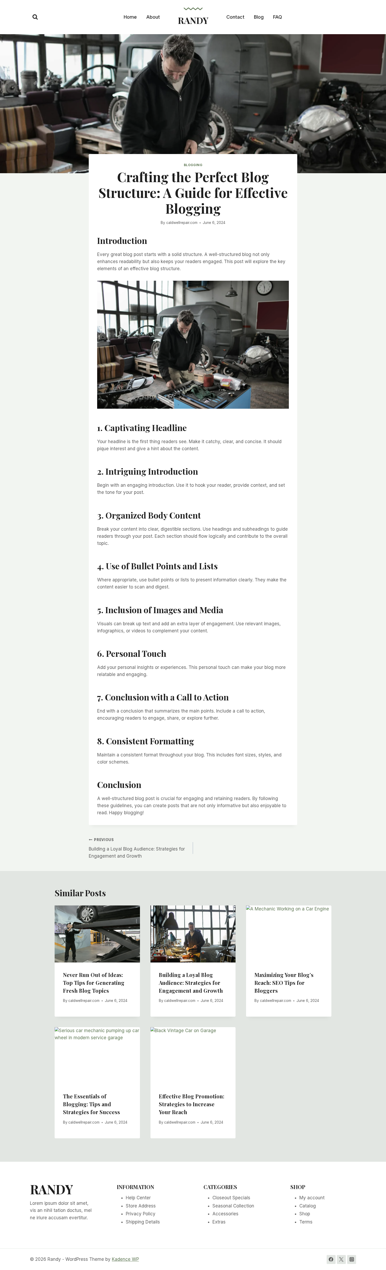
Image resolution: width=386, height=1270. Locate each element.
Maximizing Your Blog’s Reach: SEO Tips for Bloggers (284, 982)
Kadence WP (125, 1259)
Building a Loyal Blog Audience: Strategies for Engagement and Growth (137, 848)
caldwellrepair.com (181, 223)
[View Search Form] (35, 17)
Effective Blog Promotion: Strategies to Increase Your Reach (191, 1104)
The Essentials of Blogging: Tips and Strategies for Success (91, 1104)
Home (130, 17)
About (153, 17)
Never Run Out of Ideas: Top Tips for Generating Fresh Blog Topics (93, 982)
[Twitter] (341, 1259)
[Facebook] (331, 1259)
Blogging (193, 165)
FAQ (277, 17)
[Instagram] (351, 1259)
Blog (259, 17)
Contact (235, 17)
